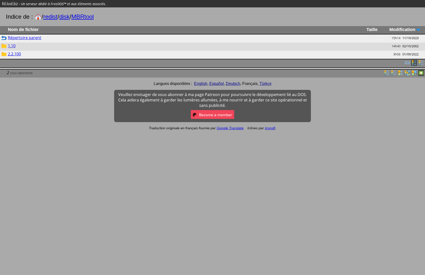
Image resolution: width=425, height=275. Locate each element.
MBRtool (82, 16)
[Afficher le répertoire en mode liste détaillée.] (393, 74)
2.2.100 (14, 54)
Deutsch (233, 83)
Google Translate (230, 128)
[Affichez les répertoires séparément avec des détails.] (421, 64)
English (200, 83)
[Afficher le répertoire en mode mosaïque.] (400, 74)
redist (50, 16)
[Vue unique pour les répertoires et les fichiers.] (407, 64)
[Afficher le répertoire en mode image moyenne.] (414, 74)
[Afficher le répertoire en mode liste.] (387, 74)
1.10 (11, 46)
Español (216, 83)
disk (64, 16)
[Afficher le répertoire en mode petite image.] (407, 74)
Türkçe (265, 83)
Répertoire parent (24, 37)
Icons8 (270, 128)
